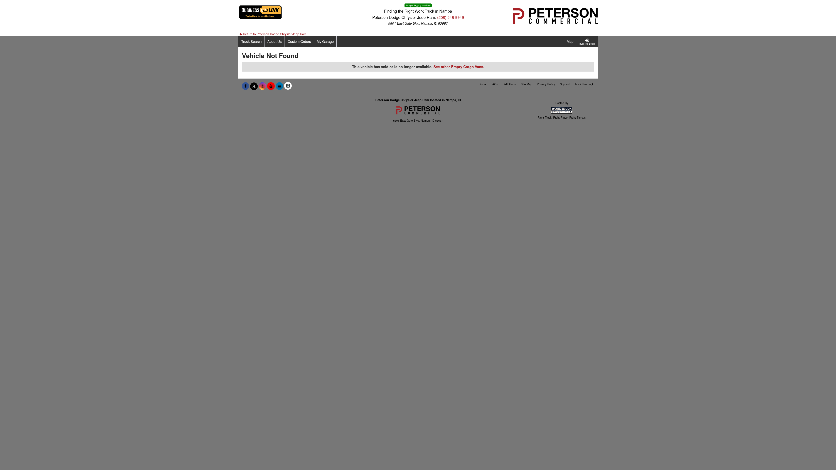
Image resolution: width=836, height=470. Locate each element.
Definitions (509, 84)
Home (482, 84)
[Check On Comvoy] (288, 86)
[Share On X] (254, 86)
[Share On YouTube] (271, 86)
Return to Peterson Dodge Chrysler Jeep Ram (274, 34)
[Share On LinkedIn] (279, 86)
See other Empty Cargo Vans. (458, 66)
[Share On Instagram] (262, 86)
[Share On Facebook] (245, 86)
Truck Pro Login (584, 84)
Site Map (526, 84)
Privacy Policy (546, 84)
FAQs (494, 84)
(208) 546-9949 (450, 17)
